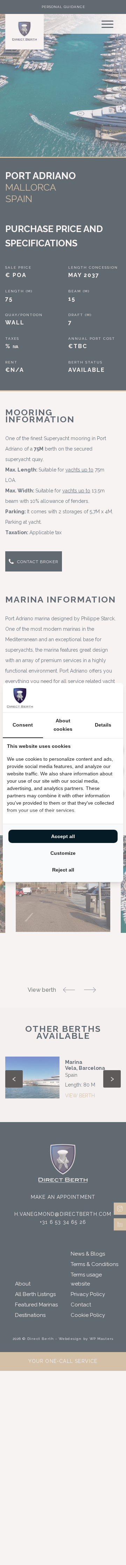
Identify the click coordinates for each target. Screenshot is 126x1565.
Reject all (63, 870)
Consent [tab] (23, 725)
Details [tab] (103, 725)
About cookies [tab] (63, 725)
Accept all (63, 836)
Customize (63, 853)
